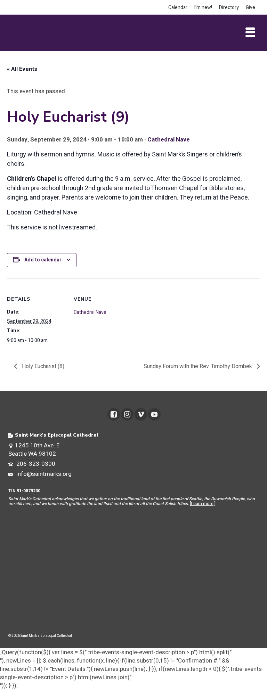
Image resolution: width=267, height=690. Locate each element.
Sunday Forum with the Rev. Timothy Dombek (198, 366)
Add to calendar (43, 259)
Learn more (202, 504)
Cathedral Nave (168, 139)
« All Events (22, 69)
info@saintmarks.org (43, 474)
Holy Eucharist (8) (42, 366)
